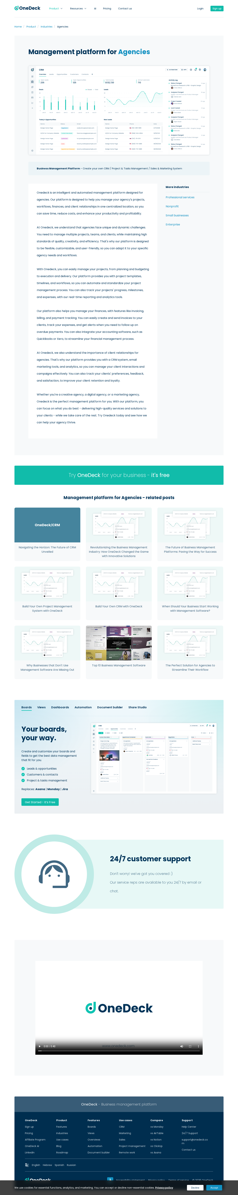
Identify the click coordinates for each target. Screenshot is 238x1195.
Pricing (107, 8)
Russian (71, 1165)
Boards (92, 1127)
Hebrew (47, 1165)
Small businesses (177, 215)
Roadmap (62, 1152)
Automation (95, 1146)
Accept (214, 1187)
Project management (132, 1146)
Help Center (189, 1127)
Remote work (127, 1152)
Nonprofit (172, 206)
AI (95, 8)
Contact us (125, 8)
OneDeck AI (32, 1146)
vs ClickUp (156, 1146)
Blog (58, 1146)
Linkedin (29, 1152)
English (36, 1165)
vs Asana (155, 1152)
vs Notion (156, 1139)
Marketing (125, 1133)
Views (91, 1133)
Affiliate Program (35, 1139)
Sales (122, 1139)
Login (200, 8)
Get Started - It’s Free (40, 802)
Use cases (62, 1139)
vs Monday (156, 1127)
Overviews (94, 1139)
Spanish (59, 1165)
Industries (62, 1133)
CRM (121, 1127)
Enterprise (173, 224)
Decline (195, 1187)
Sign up (217, 8)
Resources (76, 8)
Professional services (180, 197)
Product (54, 8)
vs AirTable (156, 1133)
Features (61, 1127)
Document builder (99, 1152)
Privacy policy (164, 1187)
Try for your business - (119, 475)
